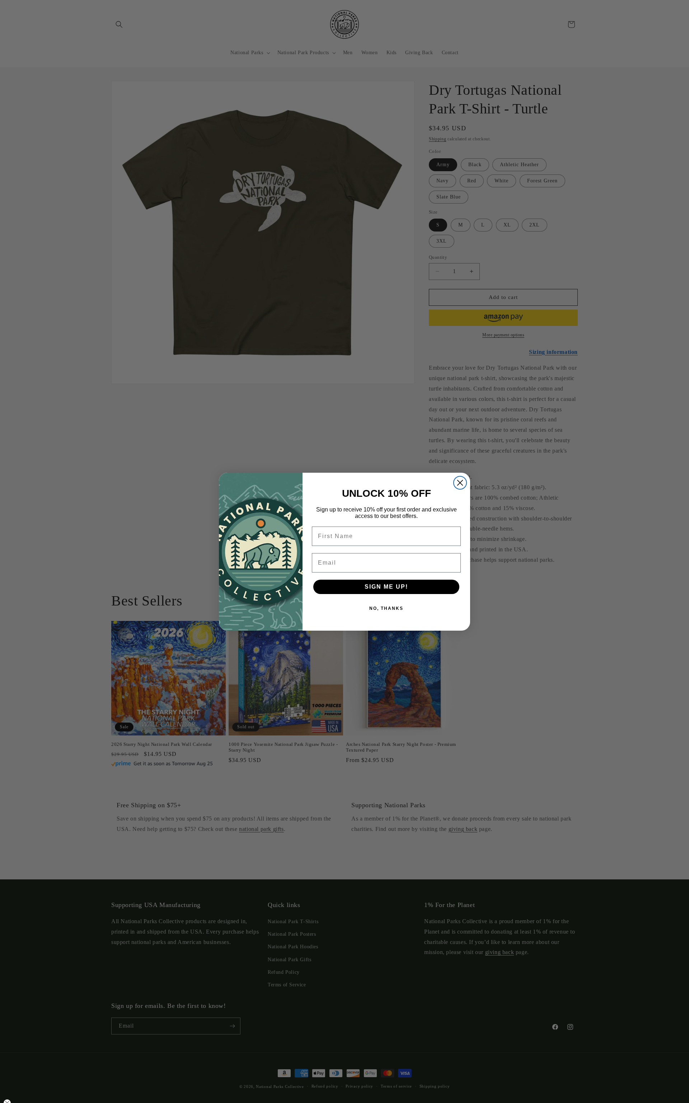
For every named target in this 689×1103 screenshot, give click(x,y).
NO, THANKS (386, 608)
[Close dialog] (460, 482)
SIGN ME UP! (386, 587)
